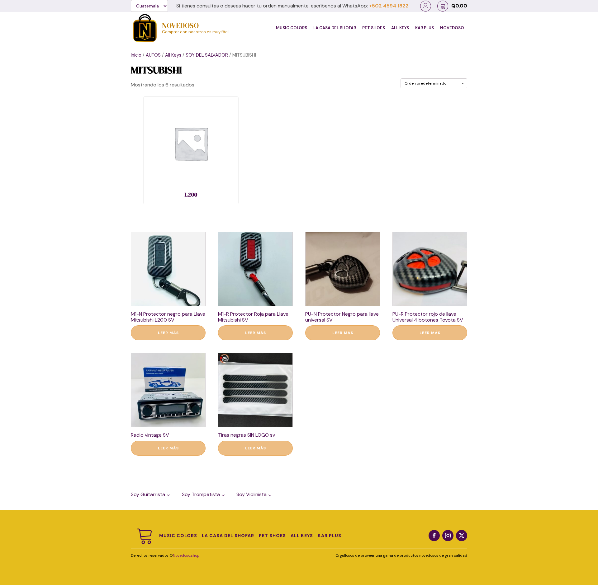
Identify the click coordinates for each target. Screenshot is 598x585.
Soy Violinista (251, 494)
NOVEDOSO (180, 25)
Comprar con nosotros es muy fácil (196, 32)
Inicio (136, 55)
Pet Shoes (373, 27)
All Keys (400, 27)
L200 (191, 194)
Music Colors (291, 27)
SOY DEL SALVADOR (207, 55)
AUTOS (153, 55)
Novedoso (452, 27)
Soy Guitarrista (148, 494)
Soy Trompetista (201, 494)
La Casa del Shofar (334, 27)
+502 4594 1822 (389, 6)
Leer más (168, 332)
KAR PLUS (424, 27)
